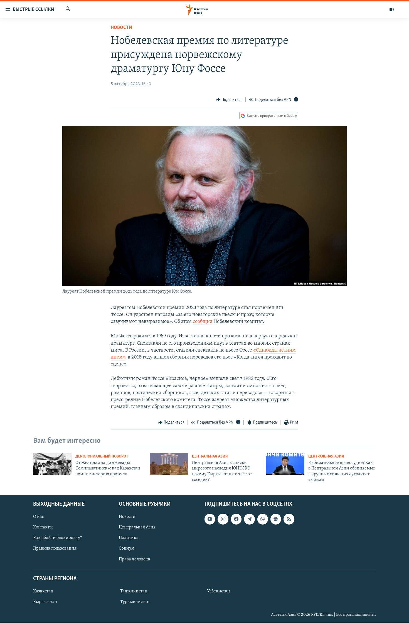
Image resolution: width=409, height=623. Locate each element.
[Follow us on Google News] (275, 519)
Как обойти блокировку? (57, 538)
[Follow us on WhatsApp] (262, 519)
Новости (121, 27)
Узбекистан (218, 591)
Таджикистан (133, 591)
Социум (126, 549)
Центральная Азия (210, 456)
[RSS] (289, 519)
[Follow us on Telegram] (249, 519)
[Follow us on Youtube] (209, 519)
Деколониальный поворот (101, 456)
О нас (38, 517)
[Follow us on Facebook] (236, 519)
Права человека (134, 559)
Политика (129, 538)
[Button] (229, 99)
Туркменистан (135, 602)
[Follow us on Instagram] (223, 519)
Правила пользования (55, 549)
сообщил (202, 321)
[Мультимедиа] (391, 9)
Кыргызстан (45, 602)
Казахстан (43, 591)
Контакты (43, 527)
